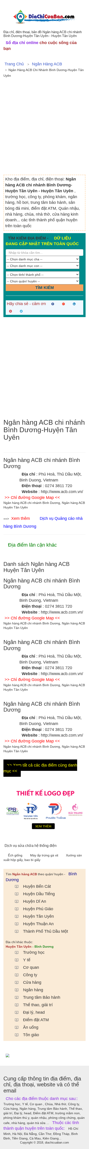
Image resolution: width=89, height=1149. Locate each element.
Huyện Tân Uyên (38, 916)
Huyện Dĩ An (34, 901)
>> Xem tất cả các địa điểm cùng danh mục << (40, 768)
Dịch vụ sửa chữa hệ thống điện (31, 846)
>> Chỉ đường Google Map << (32, 497)
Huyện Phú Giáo (38, 909)
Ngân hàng (33, 990)
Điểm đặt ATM (36, 1020)
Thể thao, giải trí (38, 1005)
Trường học (33, 952)
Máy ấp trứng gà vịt (44, 855)
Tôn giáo (31, 1035)
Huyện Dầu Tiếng (39, 894)
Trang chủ (14, 64)
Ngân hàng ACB (47, 64)
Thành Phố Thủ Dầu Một (45, 931)
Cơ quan (31, 967)
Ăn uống (30, 1027)
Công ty (30, 975)
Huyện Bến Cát (37, 886)
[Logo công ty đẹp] (44, 808)
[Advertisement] (44, 128)
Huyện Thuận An (38, 924)
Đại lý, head (34, 1012)
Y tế (26, 960)
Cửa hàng (32, 982)
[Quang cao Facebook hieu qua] (44, 1055)
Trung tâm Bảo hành (41, 997)
